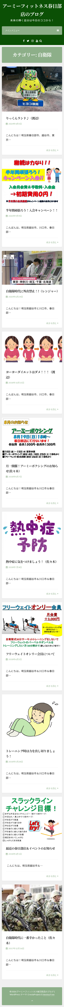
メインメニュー (12, 30)
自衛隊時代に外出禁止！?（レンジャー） (32, 291)
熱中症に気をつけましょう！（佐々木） (32, 561)
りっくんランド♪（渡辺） (23, 118)
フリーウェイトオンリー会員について (30, 654)
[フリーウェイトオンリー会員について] (32, 624)
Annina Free (48, 994)
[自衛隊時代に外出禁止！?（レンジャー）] (32, 268)
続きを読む (51, 150)
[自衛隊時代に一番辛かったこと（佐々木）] (32, 908)
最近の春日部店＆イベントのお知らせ (30, 848)
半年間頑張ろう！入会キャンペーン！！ (32, 210)
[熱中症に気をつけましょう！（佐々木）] (32, 533)
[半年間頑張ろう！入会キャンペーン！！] (32, 181)
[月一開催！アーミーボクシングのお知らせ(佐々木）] (32, 438)
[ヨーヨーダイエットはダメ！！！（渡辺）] (32, 348)
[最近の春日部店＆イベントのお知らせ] (32, 819)
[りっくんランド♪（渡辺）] (32, 89)
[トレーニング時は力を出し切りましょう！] (32, 719)
